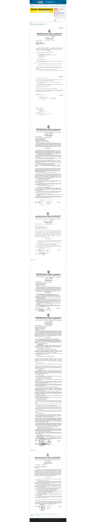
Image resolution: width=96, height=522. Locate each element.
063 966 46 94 (57, 11)
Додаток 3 (35, 450)
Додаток (35, 259)
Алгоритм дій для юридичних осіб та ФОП (59, 15)
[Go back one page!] (30, 22)
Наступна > (38, 515)
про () (45, 514)
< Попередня (32, 515)
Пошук (55, 19)
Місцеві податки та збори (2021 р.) (38, 24)
